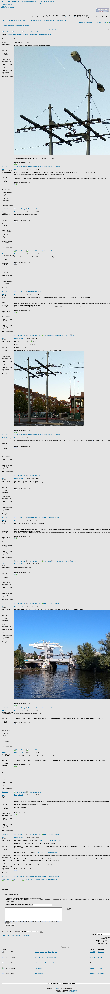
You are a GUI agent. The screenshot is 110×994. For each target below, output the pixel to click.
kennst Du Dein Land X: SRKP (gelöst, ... (46, 957)
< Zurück (3, 6)
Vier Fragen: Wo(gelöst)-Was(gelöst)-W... (46, 952)
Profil (41, 20)
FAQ (4, 20)
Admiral (4, 169)
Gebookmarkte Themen (85, 22)
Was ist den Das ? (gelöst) (42, 973)
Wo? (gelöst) (38, 968)
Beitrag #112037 (18, 795)
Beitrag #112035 (18, 710)
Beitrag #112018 (18, 294)
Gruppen (25, 20)
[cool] (39, 921)
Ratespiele (53, 30)
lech (3, 41)
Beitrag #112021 (18, 338)
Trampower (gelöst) (15, 34)
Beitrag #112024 (18, 520)
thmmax (4, 253)
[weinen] (18, 921)
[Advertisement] (66, 982)
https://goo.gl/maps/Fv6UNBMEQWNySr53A (50, 840)
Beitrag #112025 (18, 564)
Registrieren (33, 20)
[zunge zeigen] (53, 921)
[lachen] (12, 921)
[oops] (59, 921)
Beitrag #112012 (18, 211)
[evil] (46, 921)
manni (4, 294)
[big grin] (7, 921)
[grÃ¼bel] (34, 921)
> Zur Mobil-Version (6, 4)
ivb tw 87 (92, 973)
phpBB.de (74, 990)
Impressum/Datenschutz (7, 7)
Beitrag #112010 (18, 169)
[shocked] (28, 921)
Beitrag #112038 (18, 837)
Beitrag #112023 (18, 478)
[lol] (43, 921)
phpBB (56, 988)
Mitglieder (18, 20)
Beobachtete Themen (100, 22)
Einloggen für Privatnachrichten (54, 20)
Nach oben (5, 166)
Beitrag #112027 (18, 606)
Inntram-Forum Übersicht (43, 30)
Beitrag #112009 (18, 41)
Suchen (11, 20)
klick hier (19, 901)
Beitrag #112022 (18, 437)
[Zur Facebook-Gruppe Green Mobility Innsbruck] (102, 10)
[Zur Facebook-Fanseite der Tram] (102, 12)
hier (66, 17)
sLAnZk (92, 952)
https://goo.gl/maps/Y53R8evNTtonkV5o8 (45, 852)
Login (67, 20)
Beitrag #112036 (18, 752)
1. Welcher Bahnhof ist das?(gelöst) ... (45, 962)
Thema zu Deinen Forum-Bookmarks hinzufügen (15, 25)
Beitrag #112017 (18, 253)
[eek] (23, 921)
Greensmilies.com (72, 991)
